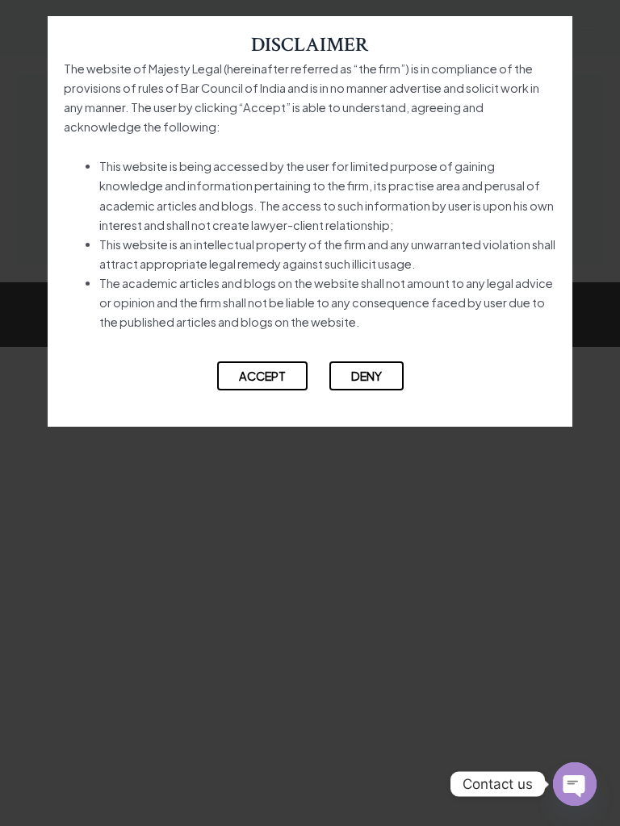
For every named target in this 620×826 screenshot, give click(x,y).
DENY (366, 376)
